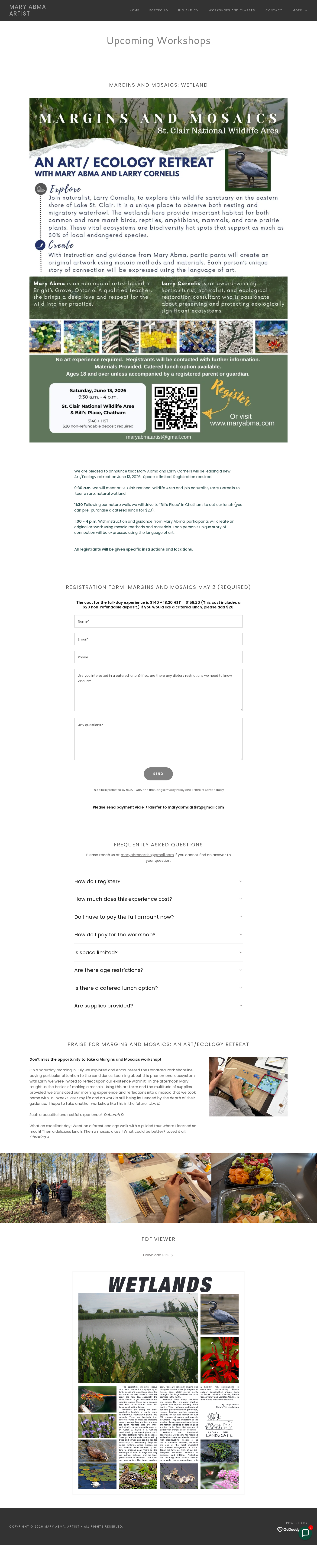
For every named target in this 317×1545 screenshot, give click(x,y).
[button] (299, 10)
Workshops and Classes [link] (232, 10)
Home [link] (134, 10)
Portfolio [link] (158, 10)
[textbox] (158, 621)
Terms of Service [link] (203, 790)
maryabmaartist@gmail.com (147, 855)
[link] (28, 14)
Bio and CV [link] (188, 10)
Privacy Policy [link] (174, 790)
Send (158, 773)
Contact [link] (273, 10)
